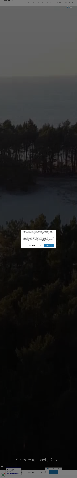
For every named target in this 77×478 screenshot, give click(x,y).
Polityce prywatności (38, 234)
